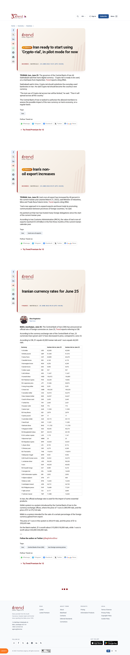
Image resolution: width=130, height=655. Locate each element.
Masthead (63, 613)
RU (116, 651)
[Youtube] (27, 643)
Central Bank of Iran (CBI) (36, 547)
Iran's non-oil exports (34, 233)
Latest (41, 609)
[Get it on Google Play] (111, 643)
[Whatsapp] (14, 643)
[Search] (78, 16)
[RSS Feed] (41, 643)
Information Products (87, 613)
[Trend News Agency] (18, 608)
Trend (48, 80)
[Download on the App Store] (97, 643)
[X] (23, 643)
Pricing (83, 609)
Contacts (63, 615)
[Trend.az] (18, 16)
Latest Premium (44, 613)
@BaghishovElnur (50, 538)
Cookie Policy (105, 619)
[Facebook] (18, 643)
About (62, 609)
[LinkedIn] (36, 643)
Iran (22, 113)
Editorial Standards (66, 619)
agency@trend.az (17, 629)
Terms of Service (106, 609)
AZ (112, 651)
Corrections (63, 622)
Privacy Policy (105, 613)
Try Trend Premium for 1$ (33, 130)
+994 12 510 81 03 (17, 627)
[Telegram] (32, 643)
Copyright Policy (106, 615)
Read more (32, 321)
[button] (13, 30)
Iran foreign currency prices (57, 547)
